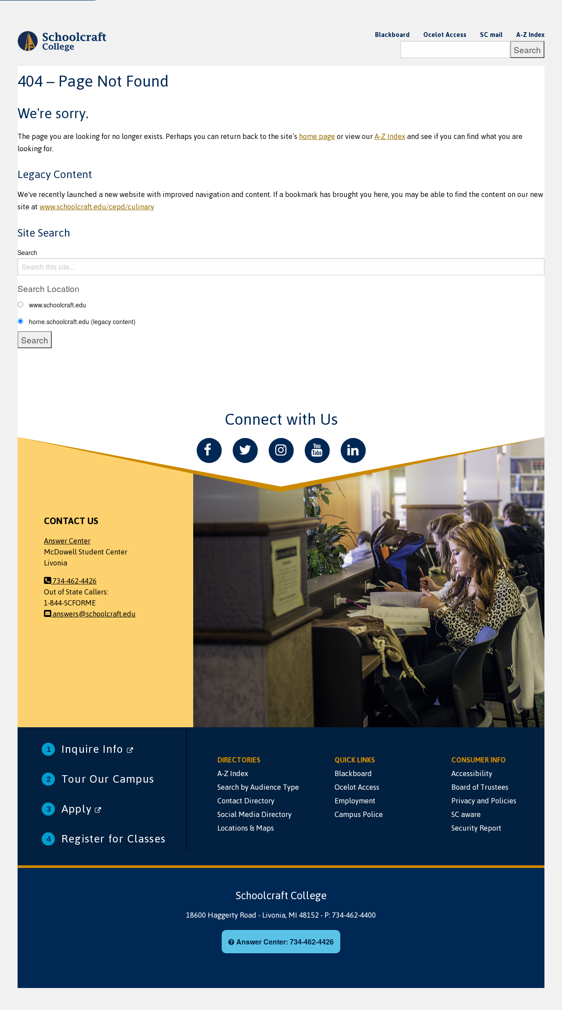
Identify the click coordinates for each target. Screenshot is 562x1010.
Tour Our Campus (107, 779)
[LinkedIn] (353, 450)
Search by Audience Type (258, 787)
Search (27, 252)
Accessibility (471, 773)
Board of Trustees (479, 787)
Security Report (476, 828)
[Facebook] (209, 450)
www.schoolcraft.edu (57, 304)
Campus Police (359, 814)
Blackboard (392, 35)
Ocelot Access (444, 35)
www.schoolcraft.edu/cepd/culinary (97, 207)
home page (317, 136)
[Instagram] (281, 450)
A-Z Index (530, 35)
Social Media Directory (254, 814)
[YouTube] (317, 450)
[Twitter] (245, 450)
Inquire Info (94, 749)
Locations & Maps (245, 828)
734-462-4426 (74, 581)
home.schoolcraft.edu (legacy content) (82, 321)
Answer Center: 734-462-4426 (284, 942)
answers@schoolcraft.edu (93, 614)
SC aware (466, 814)
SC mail (491, 35)
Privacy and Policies (483, 801)
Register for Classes (113, 839)
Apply (78, 809)
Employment (355, 801)
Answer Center (67, 541)
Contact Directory (245, 801)
